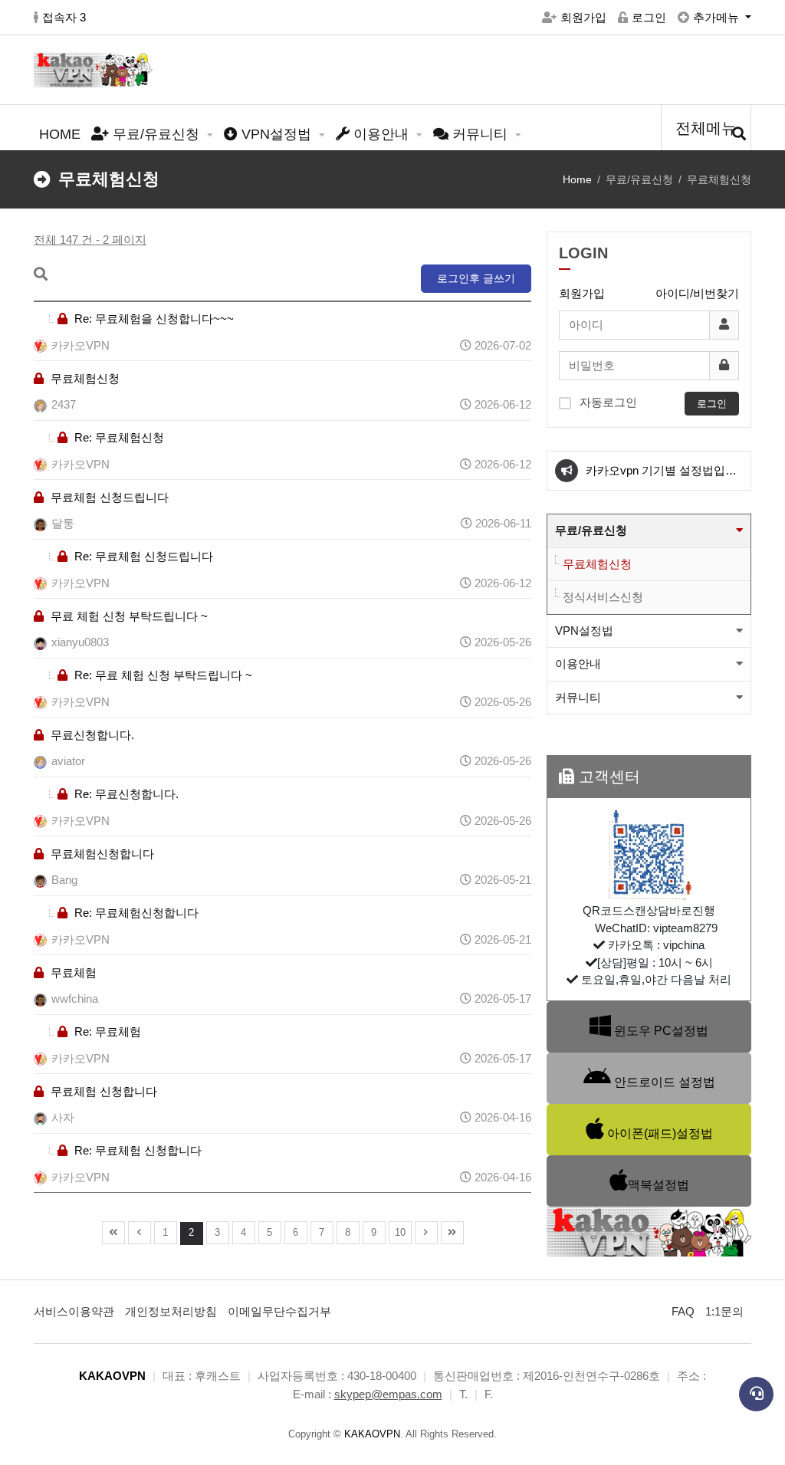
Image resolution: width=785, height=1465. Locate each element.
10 (400, 1232)
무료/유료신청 (156, 134)
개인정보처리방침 (171, 1311)
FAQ (683, 1311)
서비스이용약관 (74, 1311)
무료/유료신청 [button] (591, 530)
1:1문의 (724, 1311)
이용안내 (381, 134)
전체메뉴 (706, 128)
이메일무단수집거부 (279, 1311)
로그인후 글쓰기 (476, 278)
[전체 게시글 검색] (739, 134)
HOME (59, 134)
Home (577, 179)
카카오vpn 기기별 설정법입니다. (661, 477)
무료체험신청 (597, 563)
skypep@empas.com (388, 1394)
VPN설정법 (276, 134)
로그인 (649, 17)
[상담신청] (756, 1394)
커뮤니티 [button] (578, 697)
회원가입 (583, 17)
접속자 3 (64, 17)
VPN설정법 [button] (584, 630)
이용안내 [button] (578, 663)
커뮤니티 (479, 134)
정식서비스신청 (603, 596)
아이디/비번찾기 (697, 293)
